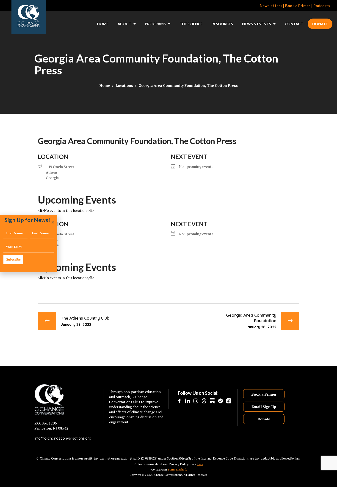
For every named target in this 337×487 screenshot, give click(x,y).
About (124, 24)
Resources (222, 24)
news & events (256, 24)
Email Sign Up (263, 406)
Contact (294, 24)
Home (102, 24)
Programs (155, 24)
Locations (124, 85)
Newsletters (271, 5)
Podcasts (321, 5)
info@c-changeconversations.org (62, 438)
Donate (320, 24)
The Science (191, 24)
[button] (53, 222)
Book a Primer (297, 5)
